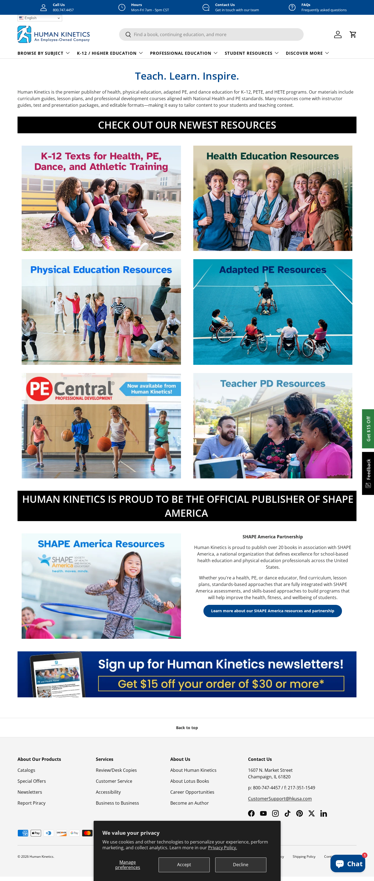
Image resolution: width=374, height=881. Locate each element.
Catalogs (26, 770)
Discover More (304, 53)
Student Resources (248, 53)
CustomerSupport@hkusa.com (280, 799)
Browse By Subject (41, 53)
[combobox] (211, 34)
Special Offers (32, 781)
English (30, 18)
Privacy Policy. (222, 848)
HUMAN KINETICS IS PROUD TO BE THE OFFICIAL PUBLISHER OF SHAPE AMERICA (187, 505)
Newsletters (30, 792)
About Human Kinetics (193, 770)
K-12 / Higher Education (107, 53)
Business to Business (117, 803)
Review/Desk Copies (116, 770)
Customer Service (114, 781)
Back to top (187, 727)
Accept (184, 865)
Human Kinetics (41, 856)
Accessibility (108, 792)
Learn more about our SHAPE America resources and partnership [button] (272, 610)
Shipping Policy (304, 856)
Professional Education (180, 53)
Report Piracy (31, 803)
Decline (240, 865)
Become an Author (189, 803)
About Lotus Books (189, 781)
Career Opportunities (192, 792)
